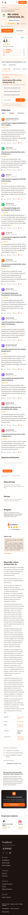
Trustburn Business (7, 884)
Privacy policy (5, 908)
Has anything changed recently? (12, 95)
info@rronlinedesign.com (20, 726)
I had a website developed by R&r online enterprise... (12, 379)
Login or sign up (6, 897)
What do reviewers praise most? (12, 91)
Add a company (6, 865)
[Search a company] (16, 2)
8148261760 (20, 721)
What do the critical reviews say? (12, 88)
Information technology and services (10, 9)
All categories (5, 860)
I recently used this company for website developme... (12, 323)
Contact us (5, 876)
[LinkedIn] (10, 853)
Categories (4, 7)
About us (4, 873)
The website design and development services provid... (12, 294)
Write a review (6, 862)
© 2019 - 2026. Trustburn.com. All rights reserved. (12, 904)
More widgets (7, 553)
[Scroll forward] (25, 816)
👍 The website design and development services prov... (11, 209)
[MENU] (2, 2)
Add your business (7, 889)
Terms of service (14, 908)
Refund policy (5, 912)
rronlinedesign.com (20, 717)
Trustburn (7, 842)
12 (17, 529)
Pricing (4, 886)
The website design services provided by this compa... (11, 408)
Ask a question (7, 471)
